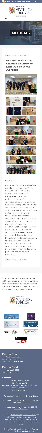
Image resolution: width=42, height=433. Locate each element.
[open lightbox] (21, 85)
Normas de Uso (32, 396)
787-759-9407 (23, 381)
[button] (5, 18)
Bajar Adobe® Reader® (24, 290)
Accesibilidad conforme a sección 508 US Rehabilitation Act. (21, 408)
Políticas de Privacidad (12, 396)
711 (26, 383)
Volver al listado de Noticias (15, 55)
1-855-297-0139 (31, 385)
